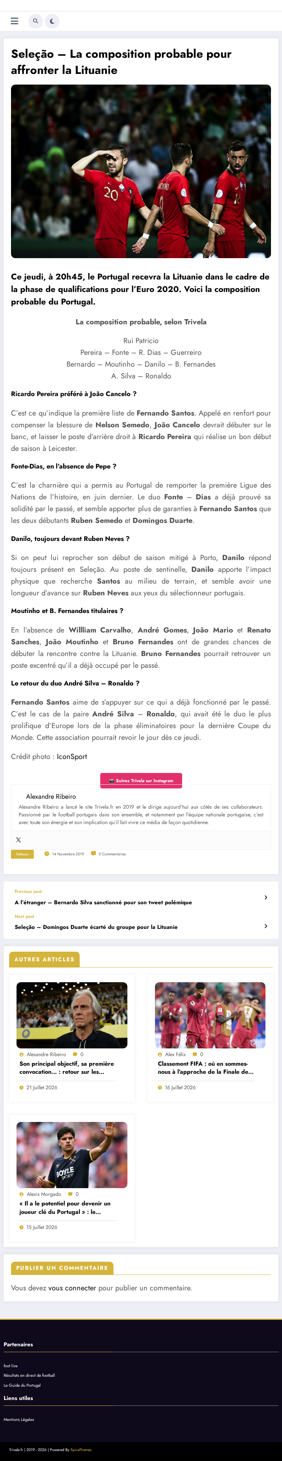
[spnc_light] (52, 21)
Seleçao (22, 854)
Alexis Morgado (44, 1194)
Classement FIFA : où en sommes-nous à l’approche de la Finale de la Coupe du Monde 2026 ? (203, 1068)
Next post (24, 916)
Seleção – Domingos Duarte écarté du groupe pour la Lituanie (96, 927)
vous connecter (72, 1288)
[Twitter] (18, 840)
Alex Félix (175, 1054)
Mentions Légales (19, 1419)
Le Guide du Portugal (22, 1385)
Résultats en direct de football (29, 1375)
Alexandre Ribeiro (46, 1054)
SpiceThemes (80, 1450)
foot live (11, 1366)
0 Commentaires (112, 854)
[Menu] (14, 21)
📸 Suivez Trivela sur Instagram (141, 780)
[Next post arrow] (265, 926)
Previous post (28, 891)
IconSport (72, 756)
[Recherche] (35, 21)
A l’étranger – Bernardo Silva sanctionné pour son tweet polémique (103, 902)
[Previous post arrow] (265, 897)
